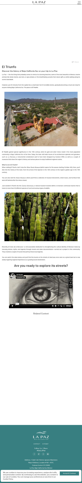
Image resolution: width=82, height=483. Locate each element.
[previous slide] (2, 369)
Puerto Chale (12, 415)
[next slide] (80, 369)
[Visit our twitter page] (38, 454)
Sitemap (45, 444)
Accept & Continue (69, 473)
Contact (37, 444)
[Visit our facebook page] (34, 454)
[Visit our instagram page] (43, 454)
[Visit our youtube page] (47, 454)
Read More (7, 420)
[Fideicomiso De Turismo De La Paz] (39, 2)
